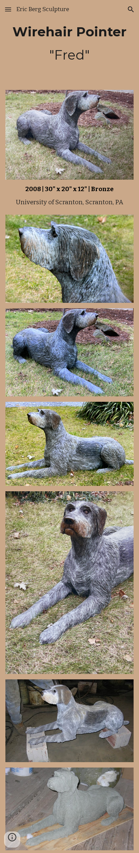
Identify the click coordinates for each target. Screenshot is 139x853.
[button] (8, 9)
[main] (69, 44)
